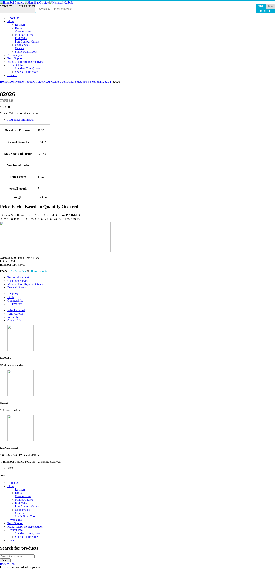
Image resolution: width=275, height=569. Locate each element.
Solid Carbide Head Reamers (43, 81)
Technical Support (18, 277)
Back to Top (7, 563)
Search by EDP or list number (17, 5)
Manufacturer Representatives (25, 284)
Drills (10, 297)
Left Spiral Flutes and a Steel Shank (83, 81)
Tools (11, 81)
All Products (14, 303)
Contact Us (14, 320)
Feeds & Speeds (17, 287)
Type (270, 6)
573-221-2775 (17, 271)
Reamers (20, 81)
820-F (108, 81)
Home (3, 81)
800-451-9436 (38, 271)
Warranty (12, 317)
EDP (261, 6)
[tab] (99, 119)
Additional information (20, 119)
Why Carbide (15, 313)
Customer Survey (17, 280)
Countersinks (15, 300)
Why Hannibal (16, 310)
